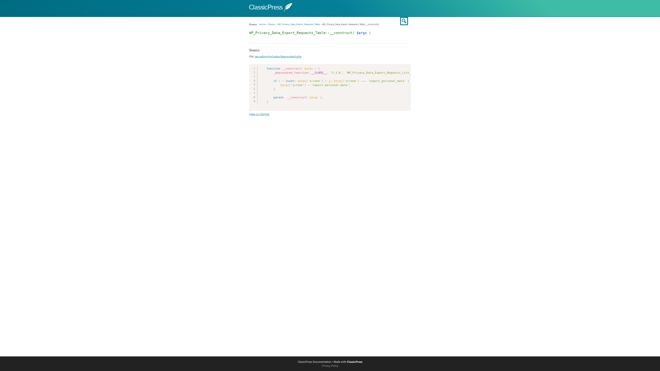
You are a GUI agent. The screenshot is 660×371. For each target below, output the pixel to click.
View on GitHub (259, 114)
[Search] (404, 21)
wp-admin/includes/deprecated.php (278, 56)
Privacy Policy (330, 365)
